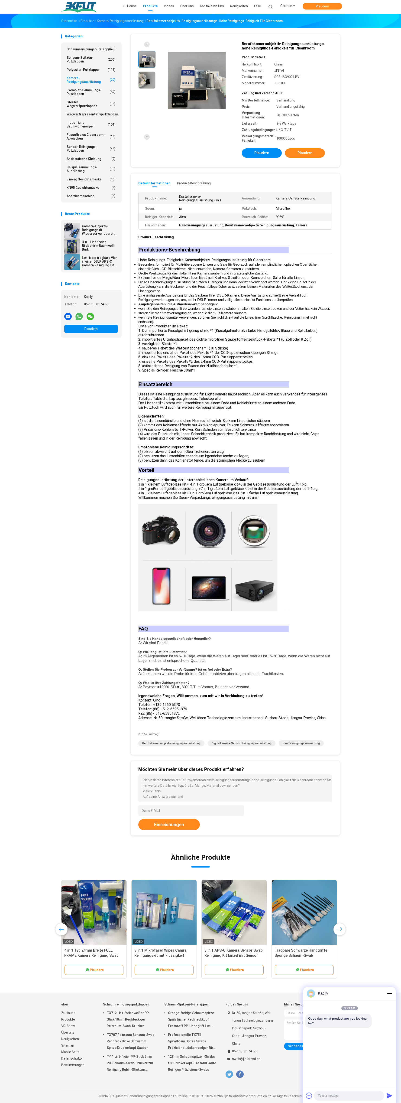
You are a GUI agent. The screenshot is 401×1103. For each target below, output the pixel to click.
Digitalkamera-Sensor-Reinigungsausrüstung (242, 743)
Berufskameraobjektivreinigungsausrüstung (171, 743)
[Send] (389, 1095)
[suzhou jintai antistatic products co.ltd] (79, 7)
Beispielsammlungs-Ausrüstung (91, 169)
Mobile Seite (70, 1052)
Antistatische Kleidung (91, 159)
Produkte (68, 1019)
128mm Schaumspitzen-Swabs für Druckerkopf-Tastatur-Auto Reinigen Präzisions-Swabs (192, 1063)
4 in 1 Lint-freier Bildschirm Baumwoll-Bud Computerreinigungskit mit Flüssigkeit (99, 245)
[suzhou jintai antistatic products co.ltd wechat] (90, 316)
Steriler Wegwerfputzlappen (91, 104)
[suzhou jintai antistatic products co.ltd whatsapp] (79, 316)
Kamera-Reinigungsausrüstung (91, 80)
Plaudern (322, 6)
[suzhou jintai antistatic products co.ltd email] (68, 316)
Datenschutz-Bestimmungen (72, 1062)
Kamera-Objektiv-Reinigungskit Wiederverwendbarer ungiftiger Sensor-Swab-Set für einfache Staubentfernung (99, 229)
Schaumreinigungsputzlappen (91, 49)
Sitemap (67, 1045)
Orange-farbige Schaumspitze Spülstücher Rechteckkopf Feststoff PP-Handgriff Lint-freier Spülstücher (191, 1020)
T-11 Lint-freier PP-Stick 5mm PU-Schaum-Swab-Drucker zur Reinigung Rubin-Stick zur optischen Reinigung (130, 1064)
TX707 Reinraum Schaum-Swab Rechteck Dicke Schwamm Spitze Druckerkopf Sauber (130, 1041)
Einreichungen (169, 824)
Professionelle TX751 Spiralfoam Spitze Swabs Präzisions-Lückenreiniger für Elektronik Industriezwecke (190, 1042)
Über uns (67, 1032)
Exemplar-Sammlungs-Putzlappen (91, 92)
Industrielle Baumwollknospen (91, 124)
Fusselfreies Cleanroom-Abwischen (91, 136)
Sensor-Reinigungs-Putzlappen (91, 148)
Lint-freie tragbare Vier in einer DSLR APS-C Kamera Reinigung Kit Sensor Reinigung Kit (99, 261)
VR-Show (68, 1026)
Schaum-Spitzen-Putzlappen (91, 59)
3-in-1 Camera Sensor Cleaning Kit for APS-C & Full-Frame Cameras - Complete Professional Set (304, 955)
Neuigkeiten (70, 1039)
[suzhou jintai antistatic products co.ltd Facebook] (240, 1074)
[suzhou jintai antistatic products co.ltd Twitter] (229, 1074)
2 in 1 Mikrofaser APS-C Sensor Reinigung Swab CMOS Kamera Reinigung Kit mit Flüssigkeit (91, 955)
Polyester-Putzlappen (91, 70)
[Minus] (389, 993)
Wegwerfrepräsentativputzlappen (92, 114)
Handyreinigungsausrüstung (301, 743)
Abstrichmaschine (91, 196)
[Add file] (309, 1095)
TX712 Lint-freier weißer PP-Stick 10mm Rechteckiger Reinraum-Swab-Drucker (128, 1019)
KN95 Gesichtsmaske (91, 187)
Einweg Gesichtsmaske (91, 179)
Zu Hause (68, 1013)
